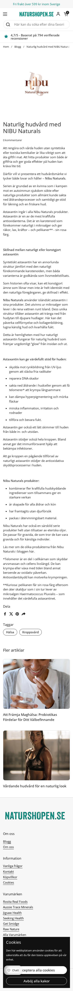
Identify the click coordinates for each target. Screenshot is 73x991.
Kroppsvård (30, 632)
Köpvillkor (10, 877)
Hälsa (10, 632)
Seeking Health (13, 918)
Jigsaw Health (12, 913)
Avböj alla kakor (37, 981)
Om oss (8, 847)
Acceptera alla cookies (36, 970)
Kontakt (8, 871)
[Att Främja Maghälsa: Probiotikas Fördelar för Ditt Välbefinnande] (36, 684)
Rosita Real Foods (15, 902)
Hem (6, 46)
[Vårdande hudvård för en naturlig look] (36, 755)
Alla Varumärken (14, 935)
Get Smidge (11, 924)
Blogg (17, 46)
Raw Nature (11, 929)
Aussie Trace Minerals (18, 907)
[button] (66, 14)
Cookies (8, 882)
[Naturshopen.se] (36, 14)
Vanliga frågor (13, 866)
